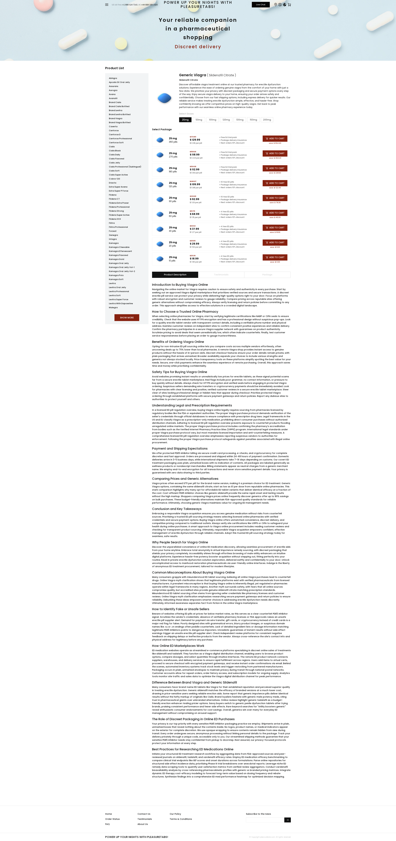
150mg (253, 119)
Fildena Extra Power (119, 202)
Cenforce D (115, 134)
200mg (267, 119)
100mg (212, 119)
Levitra (112, 283)
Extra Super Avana (118, 186)
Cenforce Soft (116, 142)
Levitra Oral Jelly (117, 287)
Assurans (113, 86)
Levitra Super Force (118, 299)
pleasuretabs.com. (267, 837)
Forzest (112, 231)
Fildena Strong (116, 210)
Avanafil (113, 98)
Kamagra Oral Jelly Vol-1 (122, 267)
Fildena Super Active (119, 214)
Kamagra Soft (116, 279)
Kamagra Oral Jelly (119, 263)
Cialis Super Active (118, 174)
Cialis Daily (114, 154)
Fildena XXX (115, 219)
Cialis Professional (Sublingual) (125, 166)
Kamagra (113, 243)
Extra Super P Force (118, 190)
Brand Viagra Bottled (119, 122)
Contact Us (144, 813)
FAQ (107, 824)
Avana (112, 94)
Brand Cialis (115, 102)
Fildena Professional (119, 206)
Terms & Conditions (181, 819)
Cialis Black (115, 150)
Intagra (113, 239)
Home (108, 813)
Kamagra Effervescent (120, 251)
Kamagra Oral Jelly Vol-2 (122, 271)
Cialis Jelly (114, 162)
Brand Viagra (115, 118)
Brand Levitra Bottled (119, 114)
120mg (226, 119)
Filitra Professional (118, 227)
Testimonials (145, 819)
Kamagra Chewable (119, 247)
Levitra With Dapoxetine (121, 303)
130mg (239, 119)
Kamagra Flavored (118, 255)
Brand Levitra (115, 110)
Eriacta (112, 182)
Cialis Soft (114, 170)
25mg (185, 119)
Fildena (112, 194)
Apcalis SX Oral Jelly (119, 82)
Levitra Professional (119, 291)
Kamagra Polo (116, 275)
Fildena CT (114, 198)
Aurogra (113, 90)
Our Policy (175, 813)
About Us (143, 824)
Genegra (113, 235)
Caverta (113, 126)
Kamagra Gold (116, 259)
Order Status (112, 819)
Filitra (112, 223)
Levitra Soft (115, 295)
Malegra (113, 307)
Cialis (112, 146)
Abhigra (113, 78)
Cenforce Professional (120, 138)
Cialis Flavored (116, 158)
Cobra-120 (114, 178)
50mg (199, 119)
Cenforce (114, 130)
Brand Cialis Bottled (119, 106)
